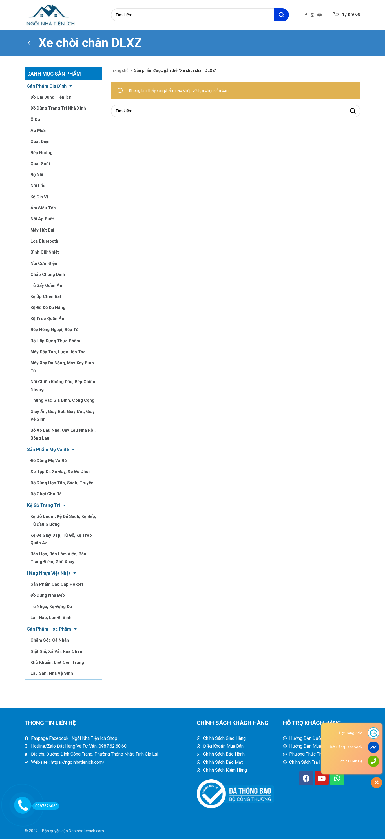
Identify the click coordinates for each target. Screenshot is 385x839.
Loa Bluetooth (44, 241)
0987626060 (46, 806)
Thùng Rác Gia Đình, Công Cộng (62, 400)
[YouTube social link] (320, 15)
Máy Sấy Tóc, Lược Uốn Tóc (58, 351)
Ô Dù (35, 119)
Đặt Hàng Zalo (350, 733)
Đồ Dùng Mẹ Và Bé (48, 460)
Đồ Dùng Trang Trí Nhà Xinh (58, 108)
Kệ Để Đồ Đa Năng (47, 307)
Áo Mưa (38, 130)
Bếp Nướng (41, 152)
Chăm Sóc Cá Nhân (49, 640)
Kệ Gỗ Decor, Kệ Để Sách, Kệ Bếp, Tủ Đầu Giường (63, 520)
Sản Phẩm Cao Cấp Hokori (56, 584)
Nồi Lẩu (37, 185)
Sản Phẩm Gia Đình (47, 86)
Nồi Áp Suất (42, 218)
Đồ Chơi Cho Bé (46, 493)
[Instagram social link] (312, 15)
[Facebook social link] (306, 15)
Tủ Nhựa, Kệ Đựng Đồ (51, 606)
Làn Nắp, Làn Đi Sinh (51, 617)
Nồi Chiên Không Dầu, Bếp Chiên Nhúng (62, 385)
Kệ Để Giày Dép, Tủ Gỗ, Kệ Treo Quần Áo (61, 539)
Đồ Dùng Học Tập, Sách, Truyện (62, 482)
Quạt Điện (40, 141)
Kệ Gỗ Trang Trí (43, 505)
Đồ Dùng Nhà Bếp (47, 595)
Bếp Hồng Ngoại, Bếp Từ (54, 329)
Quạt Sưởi (40, 163)
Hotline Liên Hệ (350, 761)
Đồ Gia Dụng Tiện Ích (51, 97)
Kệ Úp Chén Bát (45, 296)
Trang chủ (120, 70)
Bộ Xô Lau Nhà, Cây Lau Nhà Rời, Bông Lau (63, 434)
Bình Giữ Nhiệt (44, 252)
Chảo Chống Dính (47, 274)
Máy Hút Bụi (42, 230)
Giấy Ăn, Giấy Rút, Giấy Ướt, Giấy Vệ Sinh (62, 415)
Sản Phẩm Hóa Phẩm (49, 629)
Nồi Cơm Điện (43, 263)
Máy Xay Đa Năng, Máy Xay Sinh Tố (62, 366)
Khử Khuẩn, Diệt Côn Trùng (57, 662)
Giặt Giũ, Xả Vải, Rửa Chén (56, 651)
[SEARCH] (281, 14)
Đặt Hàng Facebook (346, 747)
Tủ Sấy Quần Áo (46, 285)
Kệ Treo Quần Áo (47, 318)
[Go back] (32, 42)
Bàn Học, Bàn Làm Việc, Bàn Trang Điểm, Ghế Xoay (58, 557)
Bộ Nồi (36, 174)
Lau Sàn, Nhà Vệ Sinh (51, 673)
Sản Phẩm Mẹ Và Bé (48, 449)
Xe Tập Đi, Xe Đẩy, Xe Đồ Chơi (60, 471)
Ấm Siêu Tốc (43, 207)
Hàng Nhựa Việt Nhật (48, 573)
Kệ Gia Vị (39, 196)
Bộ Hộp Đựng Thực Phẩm (55, 340)
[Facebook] (306, 778)
